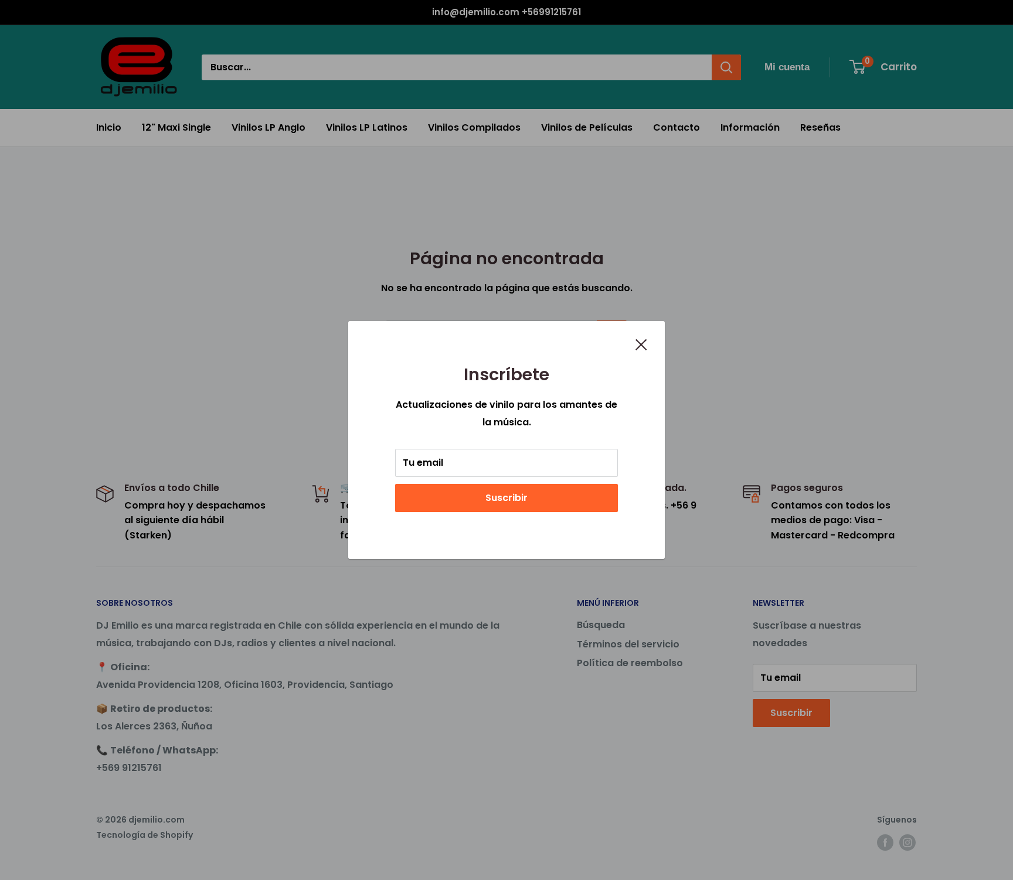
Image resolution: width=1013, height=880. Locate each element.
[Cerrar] (641, 344)
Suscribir (506, 497)
